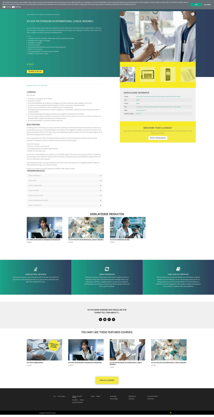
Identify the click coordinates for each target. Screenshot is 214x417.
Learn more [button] (133, 4)
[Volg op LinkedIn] (170, 412)
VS (145, 110)
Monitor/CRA (139, 96)
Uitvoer (170, 107)
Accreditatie (75, 400)
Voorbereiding (176, 107)
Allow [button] (196, 4)
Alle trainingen (113, 396)
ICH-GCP (138, 114)
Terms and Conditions (153, 396)
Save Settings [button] (207, 4)
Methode (82, 400)
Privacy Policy (151, 398)
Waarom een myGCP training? (77, 397)
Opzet (157, 107)
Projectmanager (161, 96)
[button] (4, 7)
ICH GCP (38, 85)
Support (98, 396)
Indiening (152, 107)
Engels (138, 100)
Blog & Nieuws (132, 396)
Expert (138, 103)
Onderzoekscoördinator (150, 96)
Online (31, 14)
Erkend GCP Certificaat (77, 402)
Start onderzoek (163, 107)
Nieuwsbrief (131, 398)
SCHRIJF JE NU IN (35, 71)
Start (28, 14)
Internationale (140, 110)
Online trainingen (114, 398)
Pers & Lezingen (61, 396)
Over (55, 396)
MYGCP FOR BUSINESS (158, 138)
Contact (93, 396)
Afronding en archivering (142, 107)
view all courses (107, 380)
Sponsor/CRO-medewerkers (173, 96)
